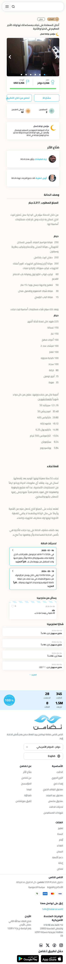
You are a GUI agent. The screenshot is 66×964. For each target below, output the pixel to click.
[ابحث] (13, 7)
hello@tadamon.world (52, 909)
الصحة (60, 834)
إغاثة (60, 863)
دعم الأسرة (57, 857)
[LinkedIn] (41, 945)
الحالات (59, 772)
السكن (60, 851)
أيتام (61, 840)
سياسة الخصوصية (36, 887)
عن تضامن (26, 778)
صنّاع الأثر (27, 772)
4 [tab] (30, 74)
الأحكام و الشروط (55, 887)
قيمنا (29, 789)
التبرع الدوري (57, 778)
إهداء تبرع (58, 783)
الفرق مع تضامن (23, 801)
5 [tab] (26, 74)
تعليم (60, 828)
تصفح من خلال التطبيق (18, 98)
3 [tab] (35, 74)
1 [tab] (44, 74)
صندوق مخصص (55, 801)
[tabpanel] (33, 57)
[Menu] (7, 7)
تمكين (60, 869)
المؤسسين (26, 783)
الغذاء (60, 845)
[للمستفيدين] (9, 700)
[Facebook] (54, 945)
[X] (47, 945)
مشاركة (47, 98)
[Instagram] (61, 945)
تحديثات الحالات (56, 807)
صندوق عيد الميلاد (54, 795)
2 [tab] (39, 74)
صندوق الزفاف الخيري (53, 789)
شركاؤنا (27, 795)
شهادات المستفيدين (53, 812)
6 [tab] (21, 74)
